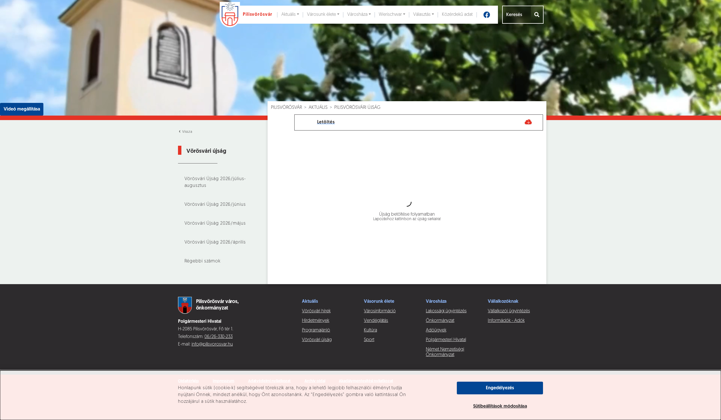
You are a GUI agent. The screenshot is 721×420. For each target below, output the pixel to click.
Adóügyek (436, 330)
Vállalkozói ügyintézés (509, 311)
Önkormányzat (440, 321)
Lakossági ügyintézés (446, 311)
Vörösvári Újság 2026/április (215, 242)
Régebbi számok (202, 261)
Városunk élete (321, 14)
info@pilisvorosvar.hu (212, 344)
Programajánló (316, 330)
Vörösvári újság (317, 340)
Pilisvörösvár (286, 107)
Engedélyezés (500, 388)
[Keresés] (537, 15)
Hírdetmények (315, 321)
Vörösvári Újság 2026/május (215, 223)
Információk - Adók (506, 321)
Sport (369, 340)
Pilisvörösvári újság (357, 107)
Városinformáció (380, 311)
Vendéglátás (376, 321)
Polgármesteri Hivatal (446, 340)
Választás (422, 14)
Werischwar (390, 14)
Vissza (186, 132)
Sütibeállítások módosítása (500, 406)
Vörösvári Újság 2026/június (215, 204)
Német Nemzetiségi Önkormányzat (445, 352)
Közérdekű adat (457, 14)
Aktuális (288, 14)
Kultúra (370, 330)
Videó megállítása (22, 109)
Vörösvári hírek (316, 311)
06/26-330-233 (218, 337)
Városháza (357, 14)
